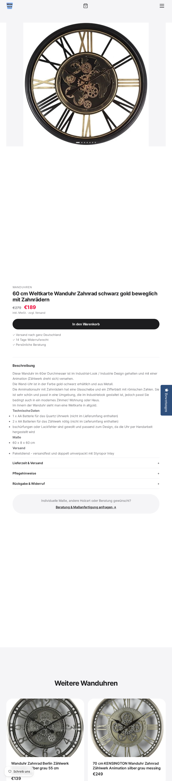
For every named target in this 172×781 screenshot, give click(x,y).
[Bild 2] (82, 142)
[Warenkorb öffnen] (85, 6)
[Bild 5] (90, 142)
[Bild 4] (87, 142)
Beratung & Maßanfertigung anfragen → (86, 507)
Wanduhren (22, 287)
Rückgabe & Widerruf (29, 483)
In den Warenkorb (85, 324)
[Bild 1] (78, 142)
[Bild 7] (95, 142)
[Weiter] (158, 84)
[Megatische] (9, 5)
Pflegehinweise (24, 473)
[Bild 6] (92, 142)
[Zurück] (13, 84)
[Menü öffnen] (162, 6)
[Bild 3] (84, 142)
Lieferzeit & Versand (28, 463)
